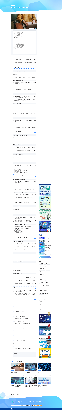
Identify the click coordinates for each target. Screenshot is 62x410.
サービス (44, 266)
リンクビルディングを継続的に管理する (18, 46)
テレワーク (47, 282)
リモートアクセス (42, 282)
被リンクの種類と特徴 (16, 37)
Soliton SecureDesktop (43, 298)
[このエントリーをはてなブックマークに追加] (35, 28)
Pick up (14, 405)
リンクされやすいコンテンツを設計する (18, 42)
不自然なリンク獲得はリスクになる (18, 48)
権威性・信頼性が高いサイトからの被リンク (19, 38)
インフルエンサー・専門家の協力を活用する (19, 45)
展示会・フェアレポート (42, 279)
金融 (46, 263)
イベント (40, 405)
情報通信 (48, 266)
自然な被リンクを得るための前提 (18, 36)
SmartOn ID (46, 293)
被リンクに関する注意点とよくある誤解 (18, 47)
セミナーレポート (42, 277)
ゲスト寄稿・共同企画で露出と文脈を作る (19, 44)
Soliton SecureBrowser (43, 296)
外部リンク (45, 306)
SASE (40, 309)
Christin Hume (17, 57)
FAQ (14, 52)
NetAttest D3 (42, 293)
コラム (44, 301)
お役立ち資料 (36, 405)
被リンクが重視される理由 (17, 35)
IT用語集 (13, 5)
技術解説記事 (41, 287)
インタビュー (18, 405)
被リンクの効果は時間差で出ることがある (19, 49)
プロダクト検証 (42, 285)
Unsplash (14, 57)
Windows (41, 288)
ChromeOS (45, 290)
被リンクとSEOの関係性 (17, 34)
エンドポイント (44, 271)
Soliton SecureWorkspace (43, 304)
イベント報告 (22, 405)
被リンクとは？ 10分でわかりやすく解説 (18, 394)
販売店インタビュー (42, 274)
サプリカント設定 (47, 285)
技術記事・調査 (27, 405)
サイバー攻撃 (47, 307)
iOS (44, 288)
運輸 (40, 266)
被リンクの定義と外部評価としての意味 (18, 32)
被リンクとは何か (16, 31)
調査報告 (46, 287)
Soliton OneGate (42, 263)
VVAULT (41, 301)
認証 (40, 271)
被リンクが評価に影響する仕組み (18, 33)
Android (41, 290)
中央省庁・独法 (42, 268)
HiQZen (41, 306)
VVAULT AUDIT (42, 307)
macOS (48, 288)
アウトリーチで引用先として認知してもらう (19, 43)
